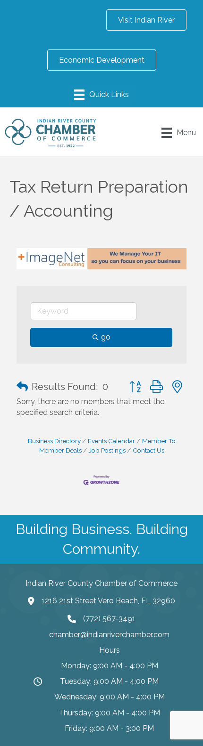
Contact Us (148, 450)
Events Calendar (111, 441)
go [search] (105, 336)
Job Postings (107, 450)
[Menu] (101, 95)
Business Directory (54, 441)
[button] (22, 386)
